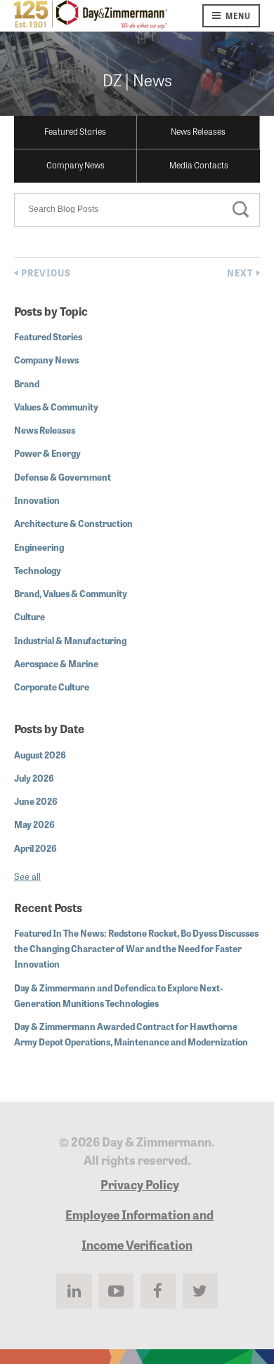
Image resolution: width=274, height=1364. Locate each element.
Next (240, 273)
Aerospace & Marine (56, 663)
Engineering (39, 547)
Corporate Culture (51, 686)
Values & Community (56, 406)
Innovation (37, 500)
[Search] (241, 211)
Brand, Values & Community (70, 593)
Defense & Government (62, 476)
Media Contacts (198, 165)
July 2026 (34, 777)
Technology (37, 570)
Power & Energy (47, 453)
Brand (26, 383)
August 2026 (40, 754)
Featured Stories (75, 131)
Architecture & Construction (73, 523)
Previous (46, 273)
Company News (75, 165)
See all (27, 876)
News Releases (198, 131)
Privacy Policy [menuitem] (139, 1184)
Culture (29, 616)
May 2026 (34, 824)
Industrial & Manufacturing (70, 640)
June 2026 (36, 801)
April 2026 (35, 848)
